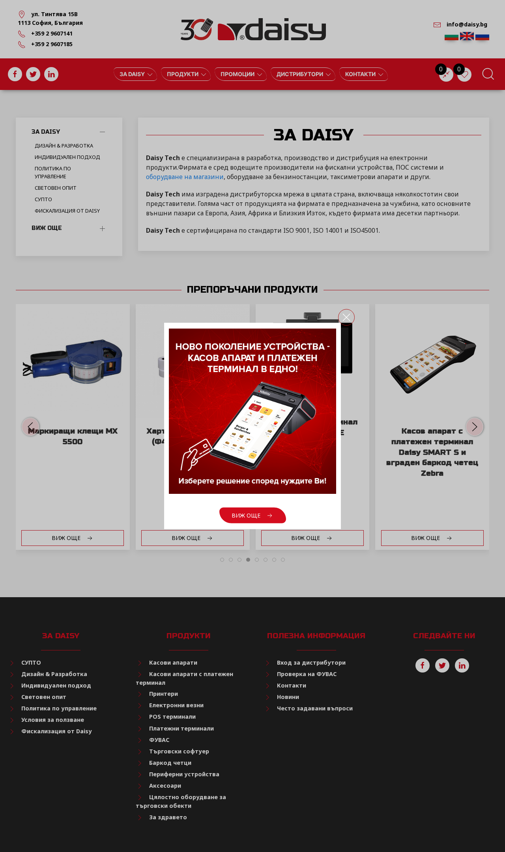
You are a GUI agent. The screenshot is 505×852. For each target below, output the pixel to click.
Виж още (247, 515)
